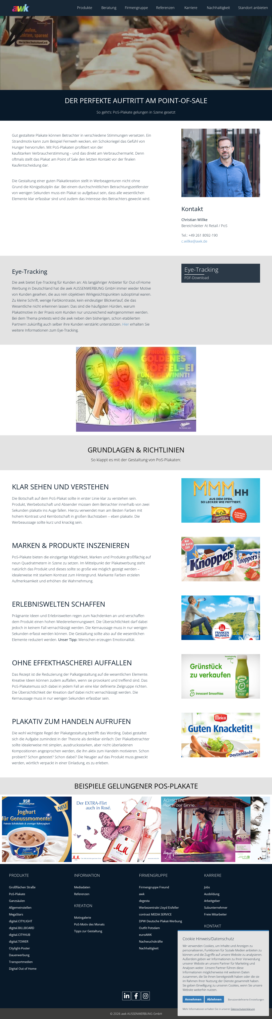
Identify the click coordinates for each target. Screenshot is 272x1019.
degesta (144, 901)
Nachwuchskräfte (151, 941)
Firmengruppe (136, 7)
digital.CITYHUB (19, 935)
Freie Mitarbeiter (215, 914)
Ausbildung (211, 894)
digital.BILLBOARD (21, 928)
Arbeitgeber (212, 901)
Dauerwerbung (19, 955)
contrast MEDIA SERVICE (155, 914)
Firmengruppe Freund (154, 887)
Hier (125, 324)
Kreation (83, 905)
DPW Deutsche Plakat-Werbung (160, 921)
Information (87, 875)
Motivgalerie (82, 917)
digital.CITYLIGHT (20, 921)
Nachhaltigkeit (218, 7)
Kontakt (212, 926)
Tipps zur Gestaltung (88, 931)
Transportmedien (21, 962)
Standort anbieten (253, 7)
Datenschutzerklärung (243, 1009)
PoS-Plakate (17, 894)
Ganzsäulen (17, 901)
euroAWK (145, 935)
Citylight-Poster (19, 948)
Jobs (207, 887)
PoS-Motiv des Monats (89, 924)
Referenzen (165, 7)
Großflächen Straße (22, 887)
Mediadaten (82, 887)
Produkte (84, 7)
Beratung (108, 7)
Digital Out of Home (22, 969)
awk (142, 894)
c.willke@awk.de (194, 241)
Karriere (190, 7)
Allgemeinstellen (20, 907)
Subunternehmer (215, 907)
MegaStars (16, 914)
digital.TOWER (18, 941)
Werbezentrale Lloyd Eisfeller (159, 907)
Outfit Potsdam (149, 928)
